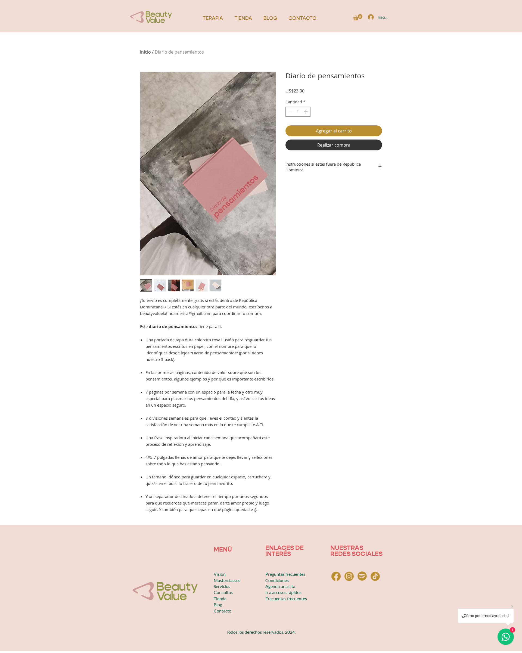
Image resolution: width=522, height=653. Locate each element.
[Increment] (306, 111)
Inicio (145, 52)
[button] (357, 17)
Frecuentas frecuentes (286, 598)
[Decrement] (289, 111)
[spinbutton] (298, 111)
